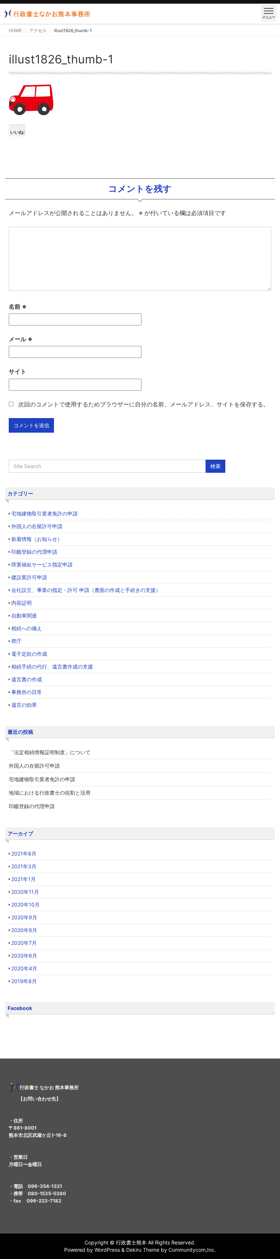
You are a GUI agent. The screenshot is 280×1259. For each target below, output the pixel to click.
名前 (18, 306)
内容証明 (21, 603)
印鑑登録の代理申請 (34, 552)
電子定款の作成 (29, 654)
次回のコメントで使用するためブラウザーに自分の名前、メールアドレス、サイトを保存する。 (143, 404)
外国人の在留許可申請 (36, 526)
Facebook (20, 1008)
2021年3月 (23, 866)
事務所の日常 (26, 692)
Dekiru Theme (142, 1250)
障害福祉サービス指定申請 (42, 564)
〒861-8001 (22, 1128)
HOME (15, 30)
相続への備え (26, 628)
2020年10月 (25, 904)
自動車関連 (24, 615)
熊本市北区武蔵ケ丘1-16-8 (38, 1135)
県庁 (16, 641)
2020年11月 (25, 892)
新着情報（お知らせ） (36, 539)
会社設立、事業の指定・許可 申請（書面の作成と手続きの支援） (86, 590)
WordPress (107, 1250)
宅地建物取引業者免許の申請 (44, 513)
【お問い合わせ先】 (39, 1099)
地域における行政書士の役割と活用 (49, 793)
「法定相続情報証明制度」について (49, 752)
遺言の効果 (24, 705)
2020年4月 (24, 968)
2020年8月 (24, 930)
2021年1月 (23, 879)
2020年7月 (24, 943)
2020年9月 (24, 917)
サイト (17, 371)
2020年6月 (24, 955)
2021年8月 (23, 853)
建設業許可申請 (29, 577)
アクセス (38, 30)
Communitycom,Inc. (192, 1250)
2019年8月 (24, 981)
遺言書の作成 (26, 679)
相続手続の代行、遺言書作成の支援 (52, 666)
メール (20, 339)
